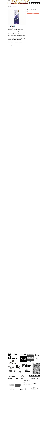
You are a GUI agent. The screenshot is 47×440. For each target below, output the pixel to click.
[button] (34, 0)
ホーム (9, 6)
